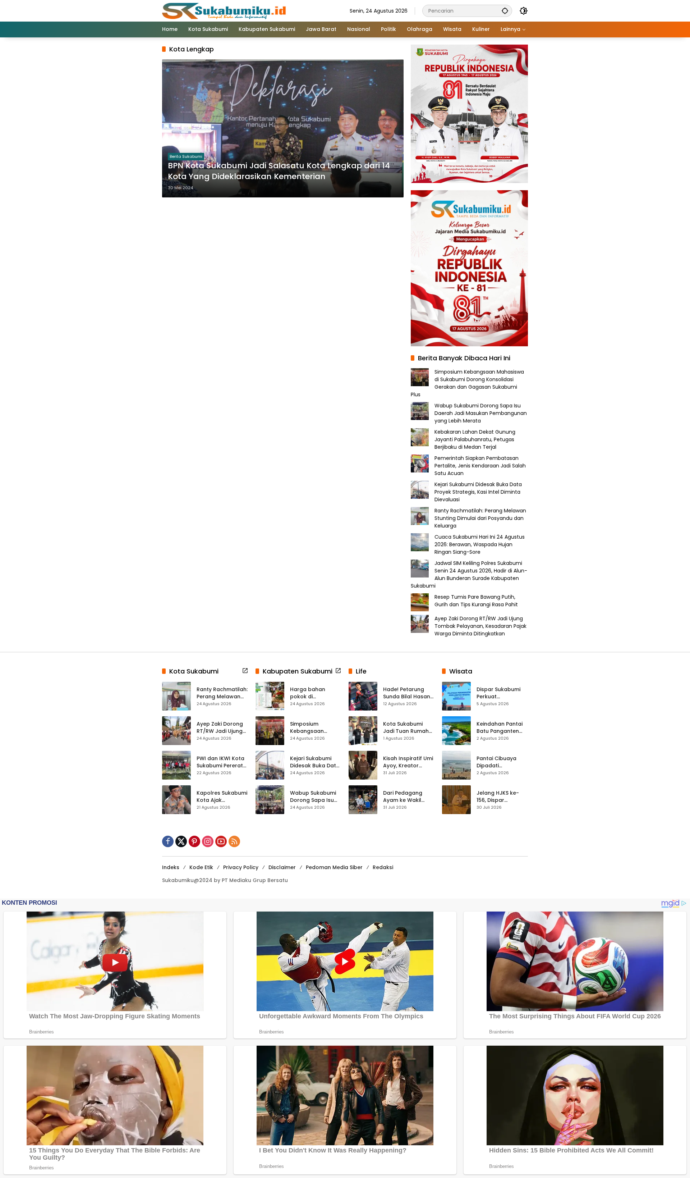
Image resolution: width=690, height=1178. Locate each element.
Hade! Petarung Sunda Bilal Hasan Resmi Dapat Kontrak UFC (406, 693)
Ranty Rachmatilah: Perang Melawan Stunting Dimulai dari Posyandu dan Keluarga (480, 518)
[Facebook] (168, 841)
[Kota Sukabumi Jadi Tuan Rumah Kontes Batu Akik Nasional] (363, 730)
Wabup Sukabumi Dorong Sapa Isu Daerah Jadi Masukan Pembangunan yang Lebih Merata (480, 413)
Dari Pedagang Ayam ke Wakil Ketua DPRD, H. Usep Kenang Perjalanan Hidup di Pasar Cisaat (408, 797)
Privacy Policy (240, 867)
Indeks (170, 867)
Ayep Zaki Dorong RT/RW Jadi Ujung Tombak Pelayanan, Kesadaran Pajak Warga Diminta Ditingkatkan (480, 626)
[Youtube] (221, 841)
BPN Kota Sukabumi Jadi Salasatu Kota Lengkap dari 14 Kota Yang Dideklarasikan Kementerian (279, 171)
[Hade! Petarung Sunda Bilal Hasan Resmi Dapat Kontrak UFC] (363, 696)
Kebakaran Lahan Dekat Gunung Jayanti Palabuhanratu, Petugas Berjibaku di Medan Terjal (474, 439)
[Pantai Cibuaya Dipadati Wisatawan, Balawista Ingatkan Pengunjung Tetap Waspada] (456, 765)
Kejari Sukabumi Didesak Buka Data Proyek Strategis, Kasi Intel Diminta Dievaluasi (478, 492)
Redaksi (383, 867)
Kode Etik (201, 867)
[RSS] (234, 841)
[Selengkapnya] (245, 670)
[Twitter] (181, 841)
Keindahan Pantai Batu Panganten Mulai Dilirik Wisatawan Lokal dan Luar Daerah (500, 728)
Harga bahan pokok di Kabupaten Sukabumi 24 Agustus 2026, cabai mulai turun (313, 693)
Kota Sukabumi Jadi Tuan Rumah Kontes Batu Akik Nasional (406, 728)
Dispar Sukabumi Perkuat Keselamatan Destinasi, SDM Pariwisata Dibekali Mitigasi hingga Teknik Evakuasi (501, 693)
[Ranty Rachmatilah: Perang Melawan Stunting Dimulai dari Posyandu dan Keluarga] (176, 696)
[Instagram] (207, 841)
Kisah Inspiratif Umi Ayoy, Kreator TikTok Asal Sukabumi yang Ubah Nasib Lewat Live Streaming (408, 762)
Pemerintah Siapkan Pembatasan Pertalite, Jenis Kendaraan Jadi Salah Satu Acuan (480, 466)
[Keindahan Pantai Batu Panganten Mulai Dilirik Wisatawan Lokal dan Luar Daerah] (456, 730)
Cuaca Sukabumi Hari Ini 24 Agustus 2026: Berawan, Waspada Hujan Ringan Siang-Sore (479, 544)
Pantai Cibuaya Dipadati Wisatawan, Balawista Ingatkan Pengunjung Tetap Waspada (502, 762)
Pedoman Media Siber (334, 867)
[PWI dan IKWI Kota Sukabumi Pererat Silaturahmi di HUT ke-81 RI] (176, 765)
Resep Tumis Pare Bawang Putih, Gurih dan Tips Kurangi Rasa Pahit (476, 600)
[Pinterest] (194, 841)
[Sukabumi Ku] (225, 10)
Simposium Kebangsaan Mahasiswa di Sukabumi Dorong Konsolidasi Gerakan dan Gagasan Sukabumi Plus (467, 383)
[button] (505, 11)
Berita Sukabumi (186, 156)
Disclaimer (282, 867)
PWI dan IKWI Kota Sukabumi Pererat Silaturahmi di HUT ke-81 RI (220, 762)
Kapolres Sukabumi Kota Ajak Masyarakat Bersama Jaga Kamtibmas (222, 797)
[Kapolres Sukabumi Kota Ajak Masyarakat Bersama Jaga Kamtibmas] (176, 799)
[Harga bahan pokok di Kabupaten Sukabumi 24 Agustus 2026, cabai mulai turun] (270, 696)
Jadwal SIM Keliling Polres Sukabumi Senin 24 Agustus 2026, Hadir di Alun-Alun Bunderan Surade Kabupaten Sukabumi (469, 574)
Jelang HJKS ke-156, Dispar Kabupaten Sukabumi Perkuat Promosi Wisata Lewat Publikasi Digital (500, 797)
